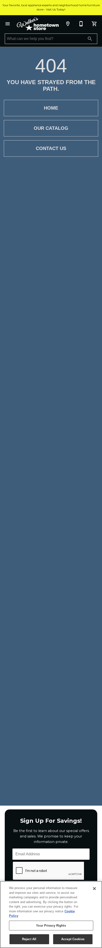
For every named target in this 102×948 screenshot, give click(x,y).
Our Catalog (51, 128)
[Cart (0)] (94, 23)
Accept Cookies (72, 939)
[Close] (94, 888)
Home (51, 108)
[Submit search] (90, 38)
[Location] (68, 23)
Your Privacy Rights (51, 925)
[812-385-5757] (81, 23)
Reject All (29, 939)
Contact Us (51, 148)
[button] (7, 23)
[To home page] (37, 24)
